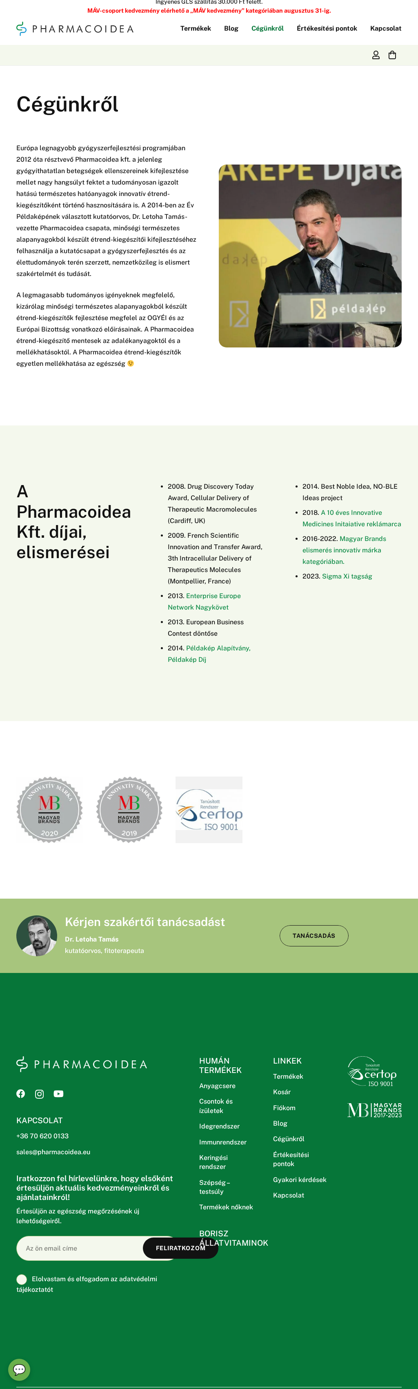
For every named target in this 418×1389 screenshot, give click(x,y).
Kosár (282, 1092)
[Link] (376, 55)
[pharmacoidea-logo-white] (81, 1064)
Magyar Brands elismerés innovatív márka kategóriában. (344, 550)
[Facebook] (20, 1093)
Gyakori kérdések (300, 1180)
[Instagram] (39, 1094)
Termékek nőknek (226, 1207)
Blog (280, 1123)
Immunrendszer (223, 1142)
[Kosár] (392, 55)
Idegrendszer (219, 1126)
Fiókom (284, 1108)
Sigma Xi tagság (347, 576)
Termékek (288, 1076)
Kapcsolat (288, 1195)
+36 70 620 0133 (42, 1136)
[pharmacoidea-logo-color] (74, 29)
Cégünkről (289, 1139)
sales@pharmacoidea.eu (53, 1152)
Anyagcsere (217, 1086)
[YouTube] (58, 1093)
